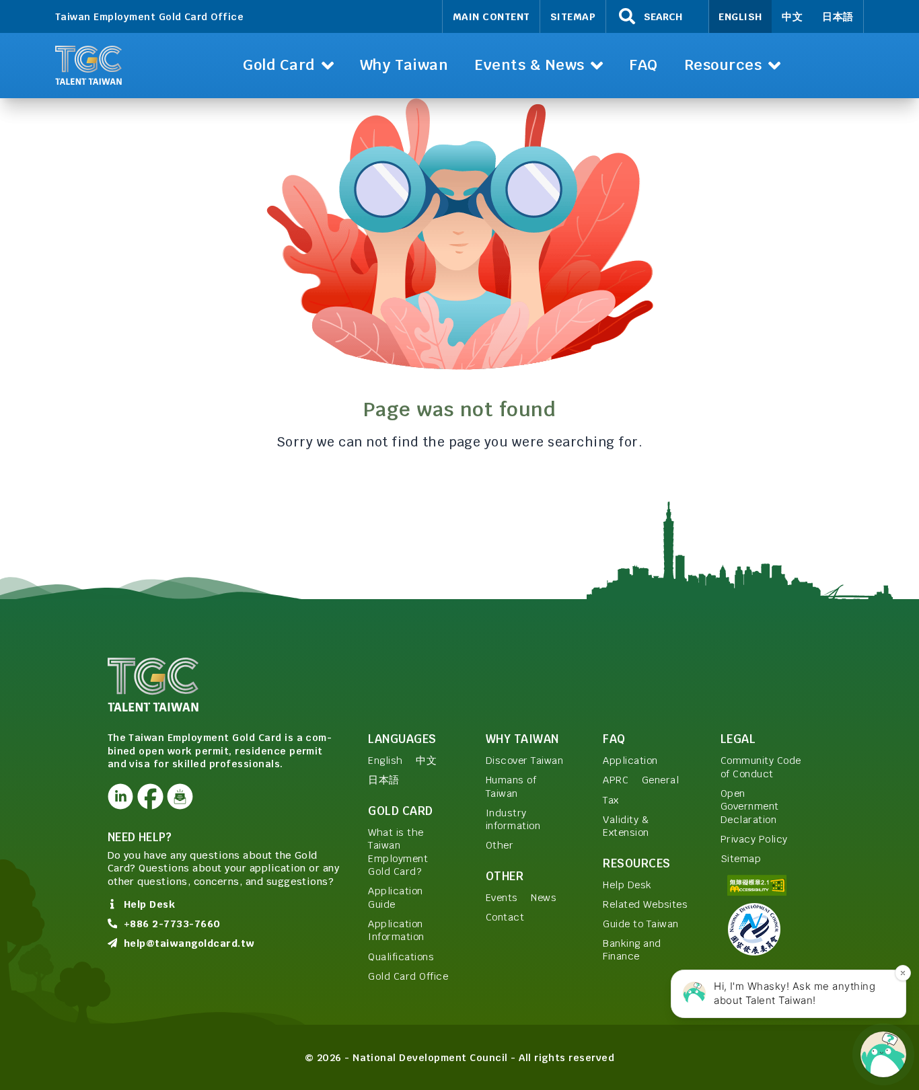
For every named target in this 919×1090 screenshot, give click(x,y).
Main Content (491, 16)
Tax (610, 799)
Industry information (513, 819)
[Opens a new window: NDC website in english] (766, 929)
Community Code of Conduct (761, 766)
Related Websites (645, 904)
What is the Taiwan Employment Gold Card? (398, 852)
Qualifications (401, 956)
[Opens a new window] (121, 796)
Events (502, 897)
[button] (288, 65)
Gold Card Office (408, 976)
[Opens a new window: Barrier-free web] (766, 885)
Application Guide (395, 897)
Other (499, 845)
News (543, 897)
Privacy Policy (754, 838)
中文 (792, 16)
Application (630, 760)
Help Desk (627, 884)
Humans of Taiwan (511, 786)
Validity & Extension (626, 826)
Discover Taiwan (524, 760)
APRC (615, 779)
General (660, 779)
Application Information (396, 930)
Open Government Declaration (750, 806)
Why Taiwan (522, 739)
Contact (505, 916)
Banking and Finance (632, 949)
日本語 (837, 16)
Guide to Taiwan (640, 923)
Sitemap (572, 16)
